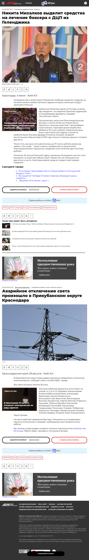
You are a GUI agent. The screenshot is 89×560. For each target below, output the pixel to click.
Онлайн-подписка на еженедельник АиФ (34, 507)
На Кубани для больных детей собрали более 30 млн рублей (34, 239)
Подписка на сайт (57, 507)
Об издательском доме (27, 504)
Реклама (52, 504)
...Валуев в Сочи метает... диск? (33, 181)
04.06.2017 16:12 (7, 9)
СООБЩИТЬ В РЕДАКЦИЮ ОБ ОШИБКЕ (61, 509)
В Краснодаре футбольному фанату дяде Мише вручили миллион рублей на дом (41, 231)
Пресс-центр (42, 504)
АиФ (21, 84)
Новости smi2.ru (9, 280)
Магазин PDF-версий (64, 504)
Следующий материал (46, 553)
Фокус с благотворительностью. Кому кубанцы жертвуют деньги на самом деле (41, 246)
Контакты (69, 507)
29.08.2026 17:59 (7, 287)
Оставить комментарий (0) (69, 189)
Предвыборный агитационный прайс (32, 509)
